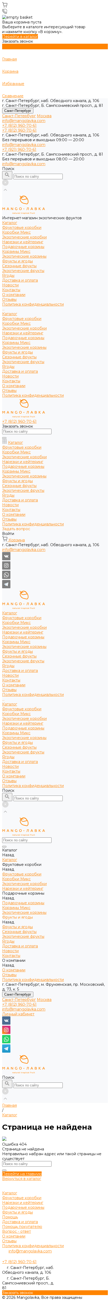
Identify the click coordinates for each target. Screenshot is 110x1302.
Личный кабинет (18, 1014)
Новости (10, 376)
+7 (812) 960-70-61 (19, 1004)
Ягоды (8, 275)
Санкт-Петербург (17, 111)
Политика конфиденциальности (33, 304)
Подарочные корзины (23, 246)
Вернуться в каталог (21, 1178)
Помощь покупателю (22, 1226)
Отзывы (9, 299)
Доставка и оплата (20, 371)
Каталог (9, 313)
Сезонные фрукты (19, 265)
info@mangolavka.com (23, 120)
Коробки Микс (16, 232)
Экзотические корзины (24, 256)
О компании (13, 385)
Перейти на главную (22, 1173)
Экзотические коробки (24, 237)
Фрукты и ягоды (17, 261)
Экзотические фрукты (23, 270)
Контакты (11, 381)
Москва (44, 115)
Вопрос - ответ (16, 1231)
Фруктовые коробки (21, 227)
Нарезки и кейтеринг (22, 242)
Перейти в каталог (20, 36)
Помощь (10, 1217)
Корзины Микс (16, 251)
